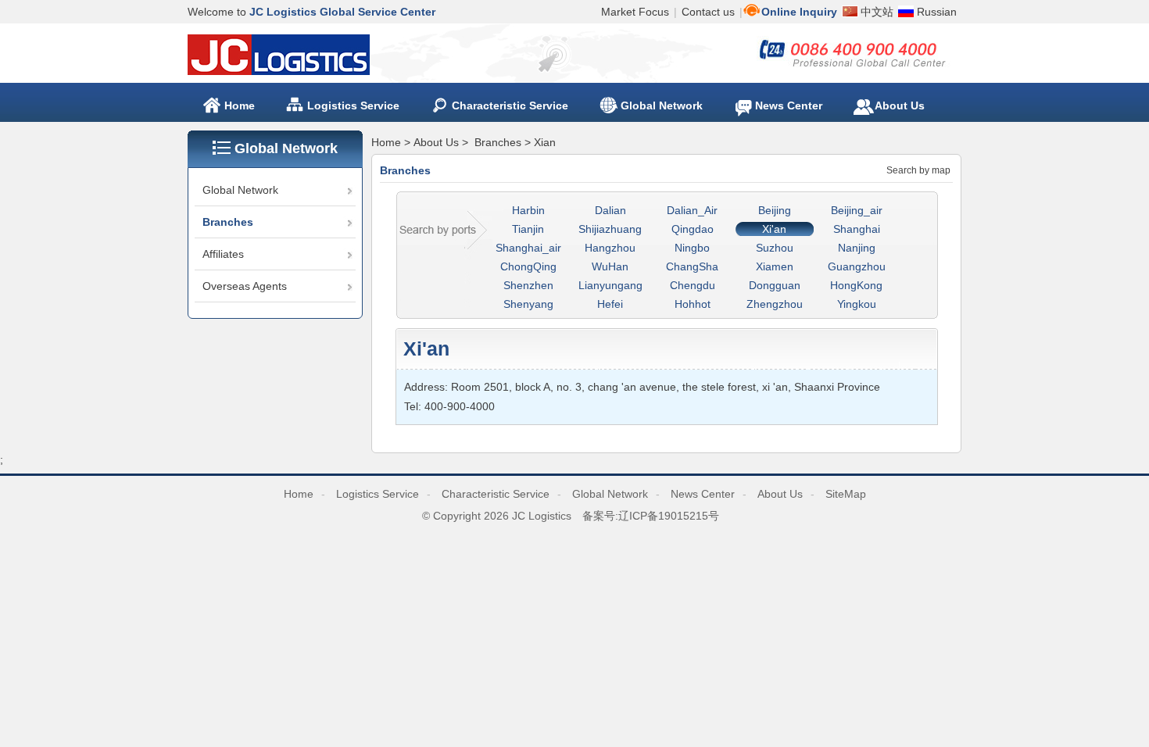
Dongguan (774, 285)
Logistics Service (377, 494)
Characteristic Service (495, 494)
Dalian (610, 210)
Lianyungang (610, 285)
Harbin (528, 210)
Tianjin (528, 229)
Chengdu (692, 285)
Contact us (708, 11)
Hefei (610, 304)
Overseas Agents (244, 286)
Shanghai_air (528, 247)
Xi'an (774, 229)
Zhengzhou (774, 304)
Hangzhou (610, 247)
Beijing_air (856, 210)
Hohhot (693, 304)
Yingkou (856, 304)
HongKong (856, 285)
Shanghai (856, 229)
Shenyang (528, 304)
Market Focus (635, 11)
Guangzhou (857, 266)
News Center (703, 494)
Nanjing (856, 247)
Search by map (918, 170)
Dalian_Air (692, 210)
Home (239, 105)
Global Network (240, 190)
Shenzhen (528, 285)
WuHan (610, 266)
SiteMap (845, 494)
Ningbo (692, 247)
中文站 (877, 11)
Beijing (774, 210)
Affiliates (223, 254)
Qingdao (692, 229)
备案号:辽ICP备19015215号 (650, 515)
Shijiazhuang (610, 229)
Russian (937, 11)
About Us (436, 142)
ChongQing (528, 266)
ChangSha (692, 266)
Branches (227, 222)
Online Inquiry (799, 11)
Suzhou (774, 247)
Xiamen (774, 266)
